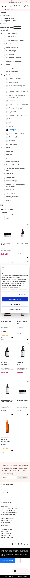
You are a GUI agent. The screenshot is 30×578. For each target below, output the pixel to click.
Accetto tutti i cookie (15, 299)
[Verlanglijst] (25, 6)
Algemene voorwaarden (8, 514)
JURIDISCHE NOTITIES (6, 520)
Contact (3, 490)
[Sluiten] (17, 27)
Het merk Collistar (6, 488)
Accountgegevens (6, 529)
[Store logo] (15, 6)
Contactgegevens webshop (9, 512)
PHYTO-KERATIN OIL (22, 243)
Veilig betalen (5, 506)
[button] (12, 224)
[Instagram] (22, 544)
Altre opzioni (21, 294)
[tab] (15, 30)
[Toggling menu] (2, 6)
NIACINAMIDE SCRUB (22, 400)
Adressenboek (5, 531)
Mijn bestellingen (6, 533)
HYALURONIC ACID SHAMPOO (22, 363)
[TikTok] (28, 544)
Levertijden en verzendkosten (9, 508)
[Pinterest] (19, 544)
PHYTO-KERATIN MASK (5, 244)
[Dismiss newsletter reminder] (26, 571)
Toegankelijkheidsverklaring (9, 492)
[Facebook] (13, 544)
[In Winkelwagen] (27, 257)
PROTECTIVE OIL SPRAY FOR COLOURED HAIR (5, 439)
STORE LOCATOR (5, 522)
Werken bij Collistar (6, 494)
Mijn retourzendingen (7, 537)
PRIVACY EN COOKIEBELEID (8, 518)
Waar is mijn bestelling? (8, 510)
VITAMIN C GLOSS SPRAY (22, 322)
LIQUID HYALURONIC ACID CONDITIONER (7, 401)
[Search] (5, 6)
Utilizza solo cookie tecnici (15, 309)
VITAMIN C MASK (6, 322)
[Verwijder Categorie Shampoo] (1, 20)
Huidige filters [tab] (5, 15)
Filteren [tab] (3, 12)
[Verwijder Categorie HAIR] (1, 18)
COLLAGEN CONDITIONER (5, 363)
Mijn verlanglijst (5, 535)
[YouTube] (25, 544)
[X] (16, 544)
